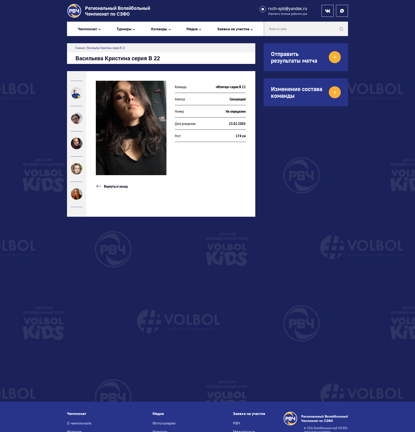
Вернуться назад (116, 186)
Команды (159, 29)
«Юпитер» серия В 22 (231, 86)
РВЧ (236, 423)
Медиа (192, 29)
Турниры (124, 29)
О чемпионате (79, 423)
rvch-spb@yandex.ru (287, 8)
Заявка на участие (233, 29)
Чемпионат (87, 29)
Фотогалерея (164, 423)
